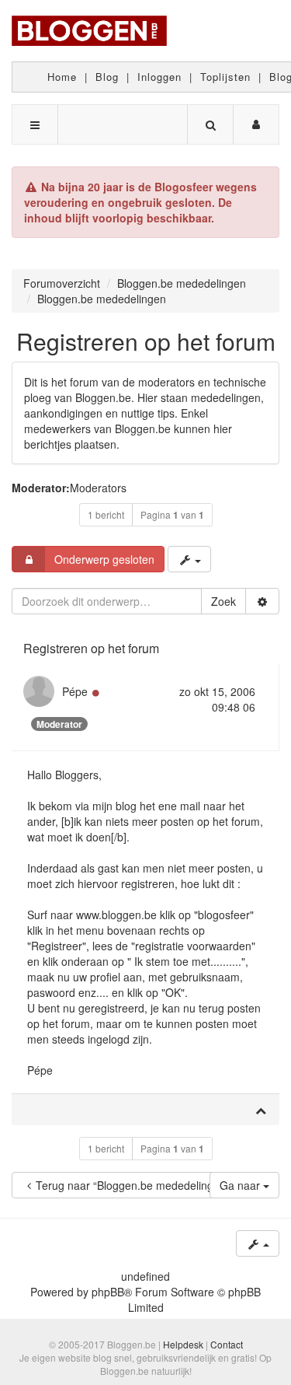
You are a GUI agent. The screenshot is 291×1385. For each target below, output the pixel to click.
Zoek (223, 601)
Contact (226, 1344)
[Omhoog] (261, 1109)
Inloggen (159, 76)
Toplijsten (225, 76)
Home (62, 76)
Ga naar (241, 1185)
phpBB (108, 1291)
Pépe (75, 691)
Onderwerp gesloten (104, 559)
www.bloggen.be (116, 914)
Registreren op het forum (145, 341)
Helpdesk (183, 1344)
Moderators (98, 487)
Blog (107, 76)
